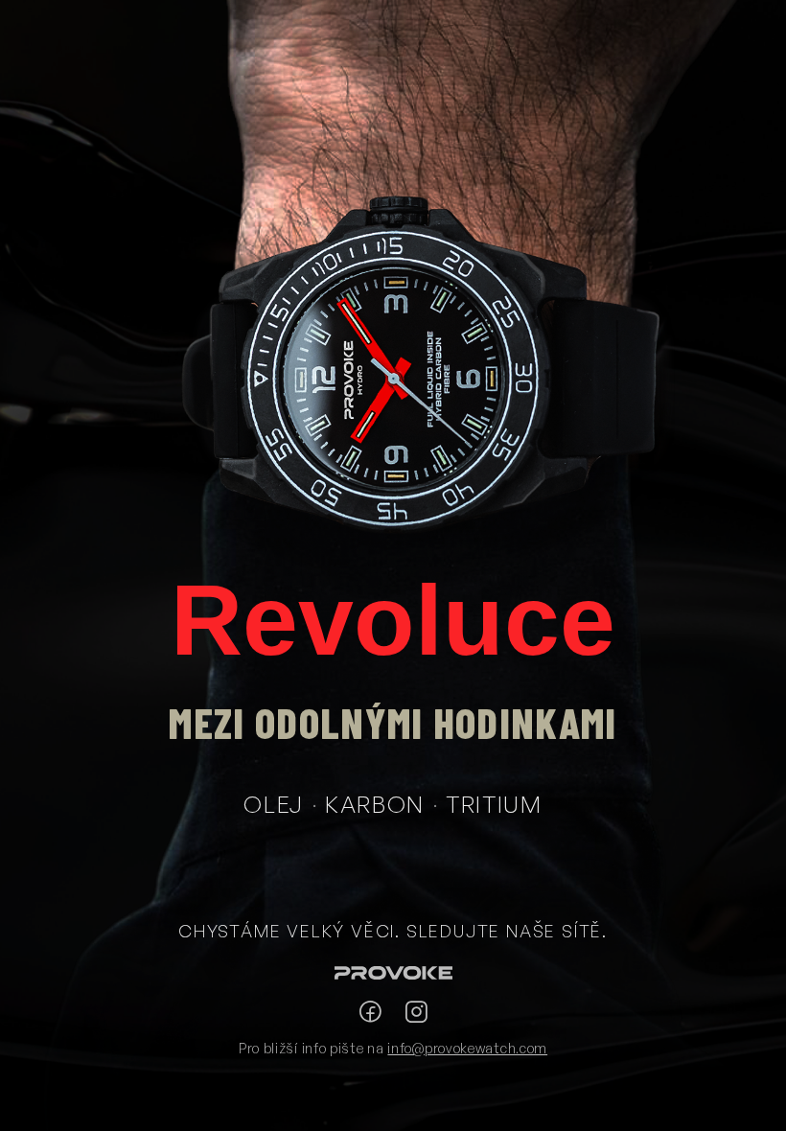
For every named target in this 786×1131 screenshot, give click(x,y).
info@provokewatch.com (467, 1048)
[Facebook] (370, 1012)
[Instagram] (416, 1012)
